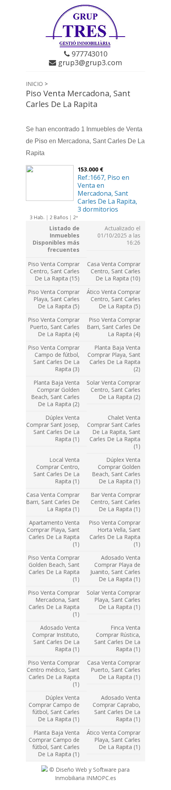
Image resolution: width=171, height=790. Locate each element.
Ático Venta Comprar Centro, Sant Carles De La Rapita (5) (113, 299)
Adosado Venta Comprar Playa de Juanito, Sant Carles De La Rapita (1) (115, 568)
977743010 (88, 53)
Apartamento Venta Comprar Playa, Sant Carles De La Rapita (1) (53, 533)
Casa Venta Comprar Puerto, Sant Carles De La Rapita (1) (113, 670)
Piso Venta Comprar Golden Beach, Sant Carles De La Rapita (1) (54, 568)
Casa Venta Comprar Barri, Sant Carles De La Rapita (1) (53, 502)
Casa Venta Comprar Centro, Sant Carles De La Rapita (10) (113, 271)
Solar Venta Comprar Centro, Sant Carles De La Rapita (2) (113, 390)
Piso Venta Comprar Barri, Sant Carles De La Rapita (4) (113, 327)
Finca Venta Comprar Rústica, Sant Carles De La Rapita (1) (117, 638)
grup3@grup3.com (89, 62)
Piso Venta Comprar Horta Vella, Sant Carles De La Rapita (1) (114, 533)
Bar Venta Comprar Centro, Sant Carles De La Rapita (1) (115, 502)
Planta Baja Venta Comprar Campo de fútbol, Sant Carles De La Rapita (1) (54, 743)
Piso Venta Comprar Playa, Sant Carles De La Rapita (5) (54, 299)
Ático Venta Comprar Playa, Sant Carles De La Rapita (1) (113, 740)
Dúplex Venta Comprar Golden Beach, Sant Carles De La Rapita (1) (116, 470)
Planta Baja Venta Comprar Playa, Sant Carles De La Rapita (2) (113, 358)
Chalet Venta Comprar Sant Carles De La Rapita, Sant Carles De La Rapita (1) (113, 432)
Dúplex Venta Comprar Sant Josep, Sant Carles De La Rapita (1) (53, 428)
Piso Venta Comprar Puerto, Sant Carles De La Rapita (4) (54, 327)
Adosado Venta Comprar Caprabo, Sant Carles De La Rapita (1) (116, 708)
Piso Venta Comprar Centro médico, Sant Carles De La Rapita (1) (53, 673)
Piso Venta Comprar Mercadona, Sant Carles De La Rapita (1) (54, 603)
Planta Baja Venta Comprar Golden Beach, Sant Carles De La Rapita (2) (55, 393)
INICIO (34, 84)
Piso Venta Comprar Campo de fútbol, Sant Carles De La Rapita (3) (54, 358)
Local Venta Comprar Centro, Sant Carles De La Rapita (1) (56, 470)
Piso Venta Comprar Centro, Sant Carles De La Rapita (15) (54, 271)
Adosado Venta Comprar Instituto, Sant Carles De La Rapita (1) (56, 638)
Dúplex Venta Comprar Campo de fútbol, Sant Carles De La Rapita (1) (54, 708)
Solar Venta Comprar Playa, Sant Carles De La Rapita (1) (113, 600)
